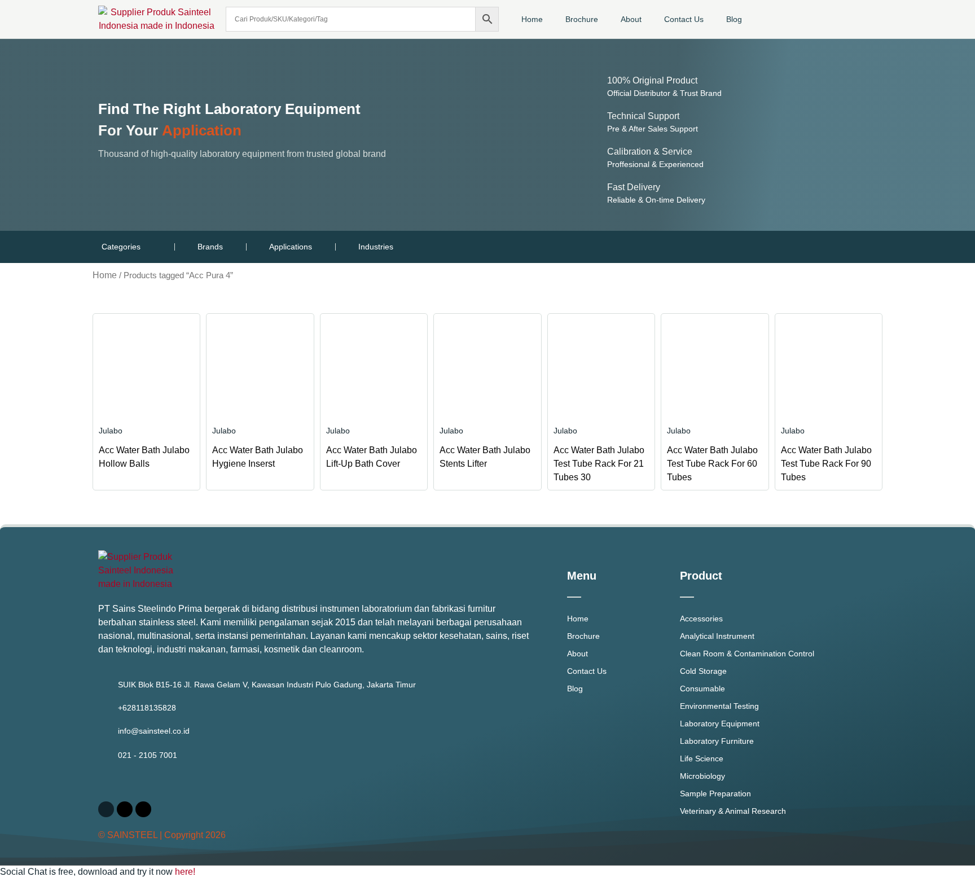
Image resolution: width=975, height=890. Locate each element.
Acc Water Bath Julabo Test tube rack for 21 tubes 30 (599, 463)
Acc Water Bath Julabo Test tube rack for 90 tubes (826, 463)
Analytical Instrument (717, 636)
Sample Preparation (715, 793)
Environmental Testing (719, 706)
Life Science (701, 758)
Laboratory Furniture (717, 741)
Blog (734, 19)
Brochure (581, 19)
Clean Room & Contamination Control (747, 653)
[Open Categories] (147, 247)
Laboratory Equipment (719, 723)
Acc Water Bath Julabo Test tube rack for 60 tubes (712, 463)
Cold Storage (703, 671)
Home (532, 19)
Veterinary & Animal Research (733, 811)
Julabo (110, 430)
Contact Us (684, 19)
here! (185, 871)
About (631, 19)
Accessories (701, 618)
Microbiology (702, 776)
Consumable (702, 688)
